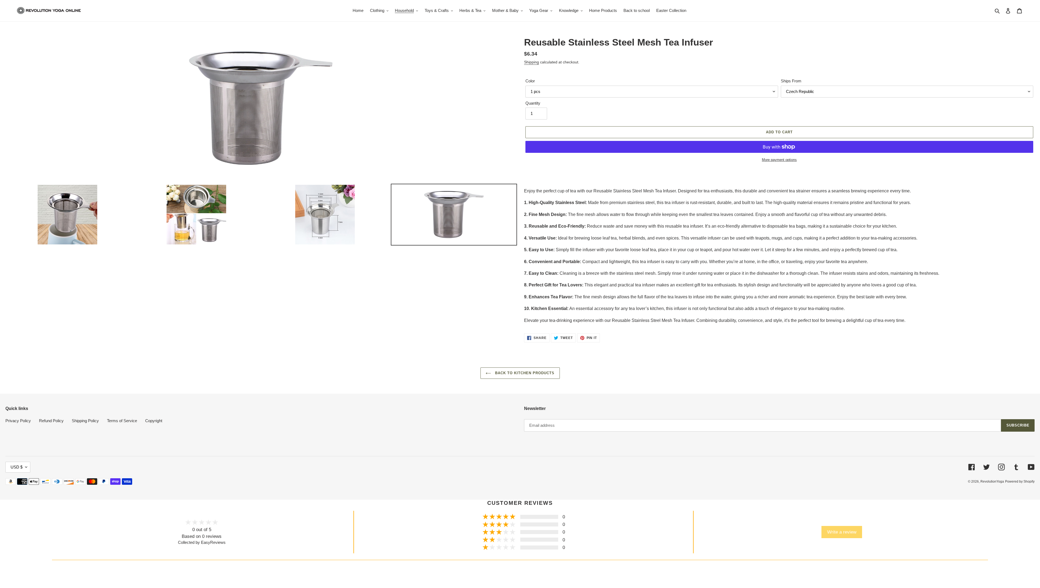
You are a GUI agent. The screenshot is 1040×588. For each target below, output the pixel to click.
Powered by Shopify (1020, 481)
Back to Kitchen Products (524, 373)
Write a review (841, 531)
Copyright (153, 420)
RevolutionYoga (992, 481)
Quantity (532, 103)
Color (530, 81)
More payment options (779, 160)
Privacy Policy (18, 420)
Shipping (531, 62)
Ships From (791, 81)
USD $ (16, 467)
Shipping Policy (85, 420)
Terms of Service (122, 420)
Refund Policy (51, 420)
